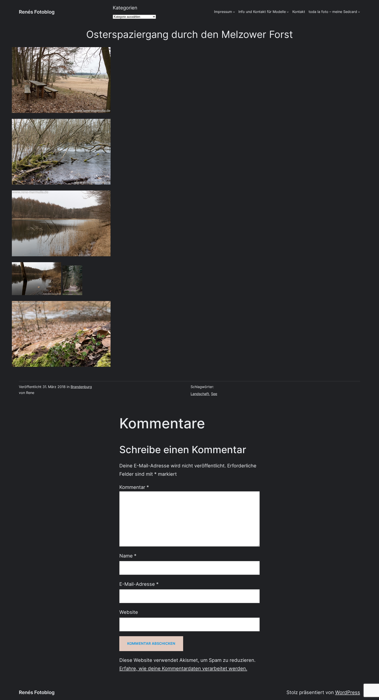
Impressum (223, 11)
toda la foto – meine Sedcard (333, 11)
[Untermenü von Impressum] (234, 12)
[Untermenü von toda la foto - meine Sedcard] (359, 12)
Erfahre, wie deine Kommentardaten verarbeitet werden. (183, 668)
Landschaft (200, 394)
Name (127, 556)
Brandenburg (81, 387)
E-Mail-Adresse (139, 584)
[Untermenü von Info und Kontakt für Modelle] (288, 12)
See (214, 394)
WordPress (347, 692)
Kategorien (125, 8)
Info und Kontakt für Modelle (262, 11)
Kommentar (134, 487)
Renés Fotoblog (37, 12)
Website (128, 612)
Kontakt (298, 11)
